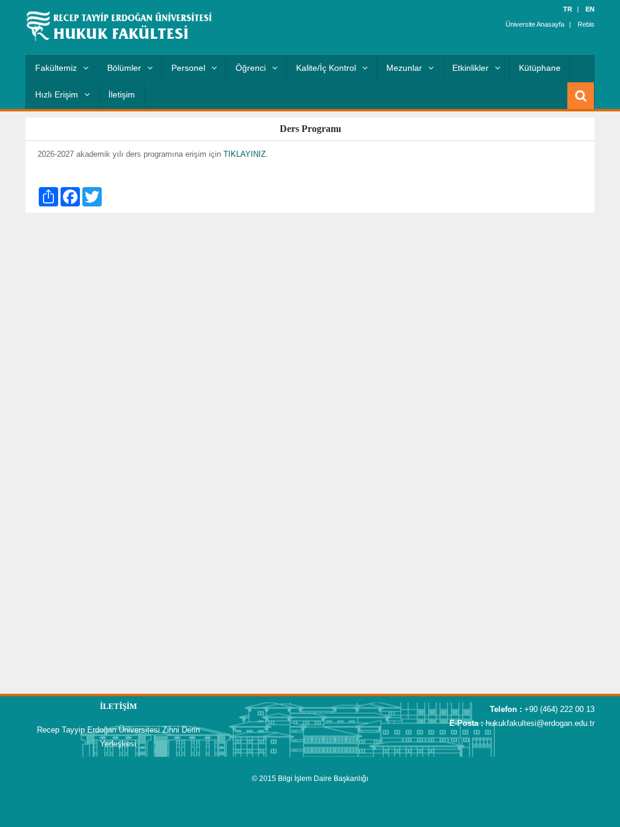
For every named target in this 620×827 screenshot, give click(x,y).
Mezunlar (404, 68)
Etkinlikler (470, 68)
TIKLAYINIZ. (245, 154)
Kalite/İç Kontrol (326, 68)
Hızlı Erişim (56, 94)
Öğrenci (251, 68)
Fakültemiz (56, 68)
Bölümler (124, 68)
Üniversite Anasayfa (535, 24)
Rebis (586, 24)
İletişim (121, 94)
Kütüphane (540, 68)
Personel (188, 68)
